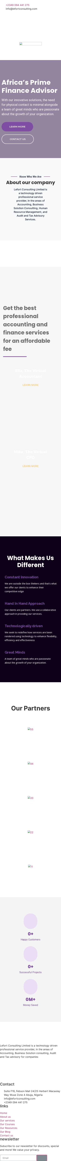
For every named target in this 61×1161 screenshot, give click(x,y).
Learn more (17, 126)
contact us (18, 139)
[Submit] (42, 1158)
